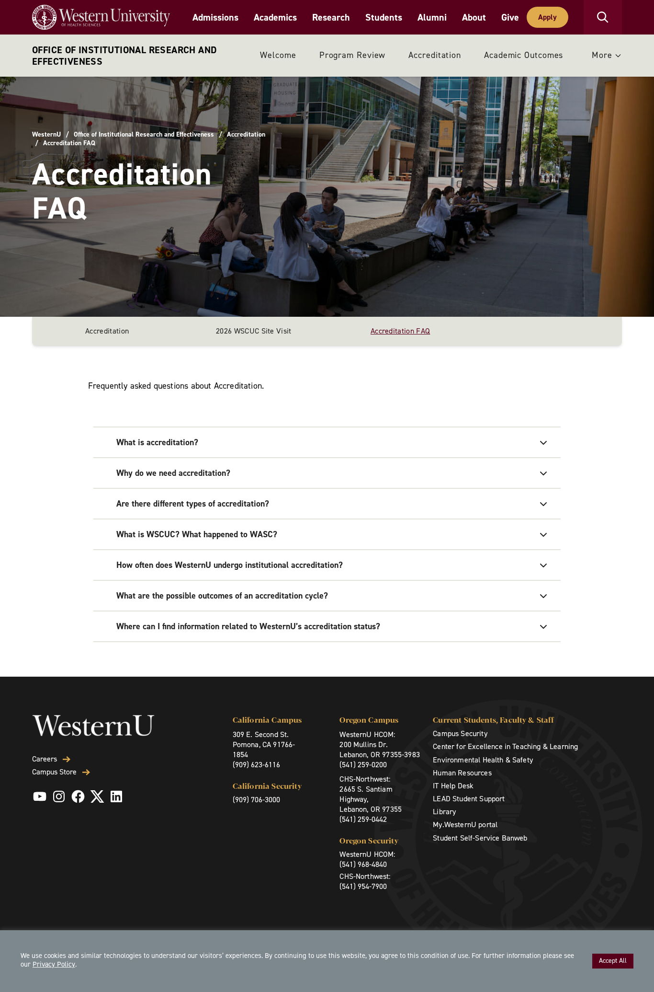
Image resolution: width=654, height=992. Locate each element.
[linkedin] (116, 796)
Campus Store (54, 772)
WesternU (46, 134)
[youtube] (39, 796)
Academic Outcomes (523, 55)
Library (444, 812)
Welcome (278, 55)
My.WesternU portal (465, 824)
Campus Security (460, 733)
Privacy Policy (54, 964)
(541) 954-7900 (363, 886)
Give (510, 17)
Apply (547, 17)
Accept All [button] (613, 960)
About (474, 17)
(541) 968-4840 (363, 864)
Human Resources (462, 773)
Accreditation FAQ (400, 331)
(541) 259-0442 (363, 819)
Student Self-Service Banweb (480, 838)
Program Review (352, 55)
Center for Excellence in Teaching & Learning (505, 746)
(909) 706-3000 (256, 800)
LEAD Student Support (469, 799)
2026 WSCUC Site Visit (254, 331)
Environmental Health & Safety (483, 760)
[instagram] (59, 796)
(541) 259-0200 (363, 765)
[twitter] (97, 796)
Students (383, 17)
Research (331, 17)
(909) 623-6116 (256, 765)
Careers (44, 759)
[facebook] (78, 796)
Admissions (215, 17)
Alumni (432, 17)
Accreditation (434, 55)
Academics (275, 17)
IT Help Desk (453, 786)
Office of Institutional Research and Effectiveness (124, 56)
